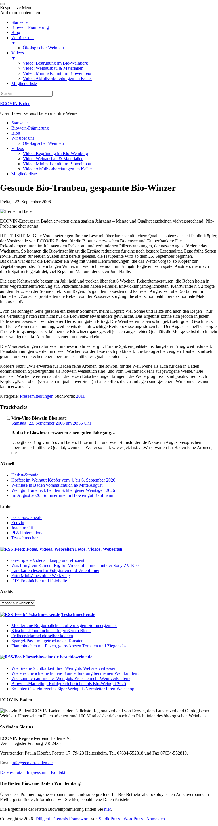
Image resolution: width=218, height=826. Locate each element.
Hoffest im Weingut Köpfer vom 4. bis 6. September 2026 (63, 480)
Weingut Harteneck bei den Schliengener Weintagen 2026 (63, 490)
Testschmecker (24, 537)
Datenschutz (11, 772)
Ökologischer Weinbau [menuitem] (43, 47)
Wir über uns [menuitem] (22, 40)
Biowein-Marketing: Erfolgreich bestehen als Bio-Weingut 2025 (68, 683)
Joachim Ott (22, 527)
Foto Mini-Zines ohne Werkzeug (40, 575)
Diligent (42, 818)
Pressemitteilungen (36, 396)
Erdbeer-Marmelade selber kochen (42, 635)
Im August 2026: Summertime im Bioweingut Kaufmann (62, 495)
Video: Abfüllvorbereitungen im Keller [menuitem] (57, 78)
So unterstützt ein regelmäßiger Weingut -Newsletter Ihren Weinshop (72, 688)
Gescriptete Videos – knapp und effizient (47, 560)
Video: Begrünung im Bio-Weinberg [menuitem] (55, 63)
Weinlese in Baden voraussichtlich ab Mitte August (56, 485)
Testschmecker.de (78, 614)
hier (107, 809)
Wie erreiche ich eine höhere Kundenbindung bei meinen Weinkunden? (75, 673)
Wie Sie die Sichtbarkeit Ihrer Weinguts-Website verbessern (64, 668)
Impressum (36, 772)
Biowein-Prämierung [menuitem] (30, 27)
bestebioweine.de (26, 517)
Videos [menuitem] (17, 55)
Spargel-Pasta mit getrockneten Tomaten (47, 640)
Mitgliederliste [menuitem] (24, 83)
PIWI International (28, 532)
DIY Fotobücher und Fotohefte (39, 580)
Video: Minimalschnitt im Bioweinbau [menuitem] (57, 73)
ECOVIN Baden (15, 103)
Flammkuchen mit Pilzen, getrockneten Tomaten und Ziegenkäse (69, 645)
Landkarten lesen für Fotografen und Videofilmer (55, 570)
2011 (80, 396)
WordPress (133, 818)
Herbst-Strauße (24, 475)
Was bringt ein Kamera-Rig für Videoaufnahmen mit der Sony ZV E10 (75, 565)
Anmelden (155, 818)
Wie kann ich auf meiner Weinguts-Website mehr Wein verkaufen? (70, 678)
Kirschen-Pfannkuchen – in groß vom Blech (51, 630)
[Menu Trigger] (2, 4)
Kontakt (58, 772)
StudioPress (109, 818)
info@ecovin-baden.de (32, 762)
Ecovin (17, 522)
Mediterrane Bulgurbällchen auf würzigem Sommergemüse (64, 625)
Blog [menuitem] (15, 32)
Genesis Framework (72, 818)
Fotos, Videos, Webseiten (98, 549)
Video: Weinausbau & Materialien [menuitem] (53, 68)
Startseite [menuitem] (19, 22)
